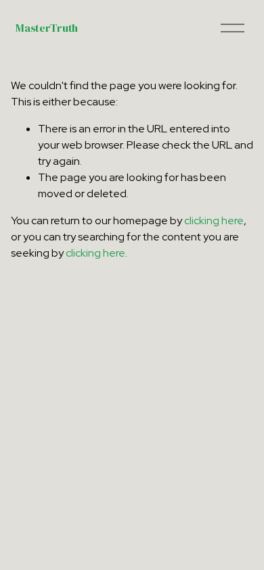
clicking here (214, 220)
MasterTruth (46, 27)
